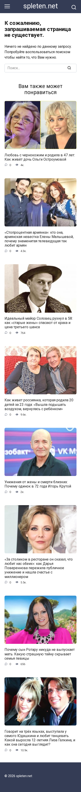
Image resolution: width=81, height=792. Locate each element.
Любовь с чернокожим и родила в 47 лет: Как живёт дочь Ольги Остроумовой (39, 157)
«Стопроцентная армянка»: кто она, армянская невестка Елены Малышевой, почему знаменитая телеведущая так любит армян (39, 238)
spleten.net (40, 6)
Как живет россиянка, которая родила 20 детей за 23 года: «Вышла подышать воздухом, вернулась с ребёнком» (38, 404)
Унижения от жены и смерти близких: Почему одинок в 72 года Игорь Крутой (37, 484)
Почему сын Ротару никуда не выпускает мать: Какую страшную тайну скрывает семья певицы (39, 653)
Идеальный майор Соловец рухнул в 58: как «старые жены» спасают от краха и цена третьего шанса (38, 322)
